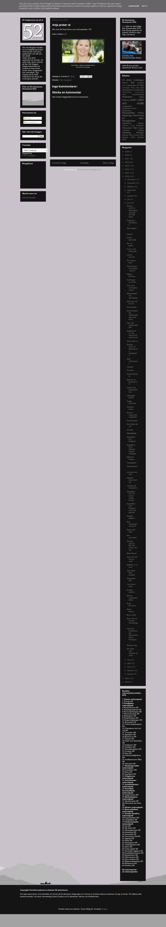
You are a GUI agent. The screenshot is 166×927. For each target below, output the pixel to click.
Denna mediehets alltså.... (132, 598)
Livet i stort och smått (133, 101)
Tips (135, 128)
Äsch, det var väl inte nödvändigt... (132, 621)
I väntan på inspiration (132, 487)
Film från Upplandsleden (132, 325)
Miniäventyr (127, 111)
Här (124, 26)
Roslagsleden (128, 121)
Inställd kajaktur (131, 517)
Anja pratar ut (132, 341)
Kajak (141, 97)
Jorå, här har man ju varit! (132, 559)
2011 (127, 678)
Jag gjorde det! (131, 579)
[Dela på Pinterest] (91, 76)
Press (141, 113)
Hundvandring (138, 94)
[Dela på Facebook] (88, 76)
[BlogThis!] (83, 76)
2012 (127, 176)
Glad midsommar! (132, 361)
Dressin (124, 85)
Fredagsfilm (131, 463)
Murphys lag (132, 645)
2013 (127, 173)
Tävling (141, 130)
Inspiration (68, 80)
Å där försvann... (132, 605)
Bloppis (125, 83)
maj (129, 660)
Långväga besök (131, 396)
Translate (31, 156)
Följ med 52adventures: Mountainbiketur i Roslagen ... (132, 635)
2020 (127, 151)
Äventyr (140, 132)
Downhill (140, 83)
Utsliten (130, 234)
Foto (133, 88)
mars (129, 667)
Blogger (104, 909)
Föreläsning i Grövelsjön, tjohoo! (132, 268)
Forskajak (126, 88)
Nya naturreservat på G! (132, 524)
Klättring (125, 100)
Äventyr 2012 (127, 135)
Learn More (133, 6)
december (131, 179)
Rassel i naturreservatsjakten (132, 415)
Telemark (140, 125)
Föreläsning (139, 90)
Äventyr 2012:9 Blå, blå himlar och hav (132, 545)
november (131, 183)
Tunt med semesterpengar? (132, 288)
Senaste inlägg (59, 163)
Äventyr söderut (131, 591)
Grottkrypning (139, 92)
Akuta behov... (131, 610)
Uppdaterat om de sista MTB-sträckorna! (132, 334)
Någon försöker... (132, 275)
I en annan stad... (131, 585)
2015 (127, 166)
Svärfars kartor (130, 408)
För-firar (130, 370)
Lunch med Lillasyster (132, 250)
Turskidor (126, 130)
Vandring (126, 132)
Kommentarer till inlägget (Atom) (89, 170)
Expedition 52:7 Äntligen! (131, 439)
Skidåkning (126, 123)
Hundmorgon (132, 421)
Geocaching (126, 92)
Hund (124, 94)
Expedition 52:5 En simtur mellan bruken (131, 495)
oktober (130, 187)
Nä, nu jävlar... (130, 244)
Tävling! (130, 367)
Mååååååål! (131, 433)
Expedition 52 (133, 85)
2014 (127, 169)
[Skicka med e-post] (81, 76)
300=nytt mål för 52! (132, 302)
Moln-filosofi (132, 553)
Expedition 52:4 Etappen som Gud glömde (131, 508)
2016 (127, 162)
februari (130, 670)
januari (130, 674)
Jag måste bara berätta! (131, 573)
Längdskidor (127, 106)
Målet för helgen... (131, 458)
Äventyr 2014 (128, 137)
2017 (127, 159)
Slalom (141, 123)
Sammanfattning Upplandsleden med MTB (132, 315)
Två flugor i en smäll (131, 281)
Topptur (141, 128)
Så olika (130, 430)
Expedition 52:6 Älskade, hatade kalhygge (131, 449)
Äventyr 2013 (139, 135)
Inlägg (28, 118)
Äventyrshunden (29, 197)
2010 (127, 682)
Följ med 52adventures (133, 89)
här (65, 34)
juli (128, 199)
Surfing (132, 125)
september (131, 190)
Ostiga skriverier (131, 402)
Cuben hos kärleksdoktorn (132, 390)
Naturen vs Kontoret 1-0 (132, 382)
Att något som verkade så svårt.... (132, 652)
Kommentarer (31, 122)
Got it (145, 6)
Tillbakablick (127, 128)
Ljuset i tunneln (131, 256)
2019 (127, 155)
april (129, 663)
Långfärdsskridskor (129, 108)
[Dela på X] (86, 76)
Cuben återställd (131, 239)
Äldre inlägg (108, 163)
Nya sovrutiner (132, 536)
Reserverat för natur (133, 116)
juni (129, 203)
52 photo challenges (133, 80)
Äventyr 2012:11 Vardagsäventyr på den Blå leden (132, 211)
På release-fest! (131, 261)
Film (61, 80)
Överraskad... (132, 307)
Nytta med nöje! (131, 531)
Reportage (127, 115)
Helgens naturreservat (132, 480)
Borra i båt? (131, 615)
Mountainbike (128, 113)
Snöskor (125, 125)
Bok (132, 82)
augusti (130, 196)
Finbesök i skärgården (132, 222)
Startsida (84, 163)
